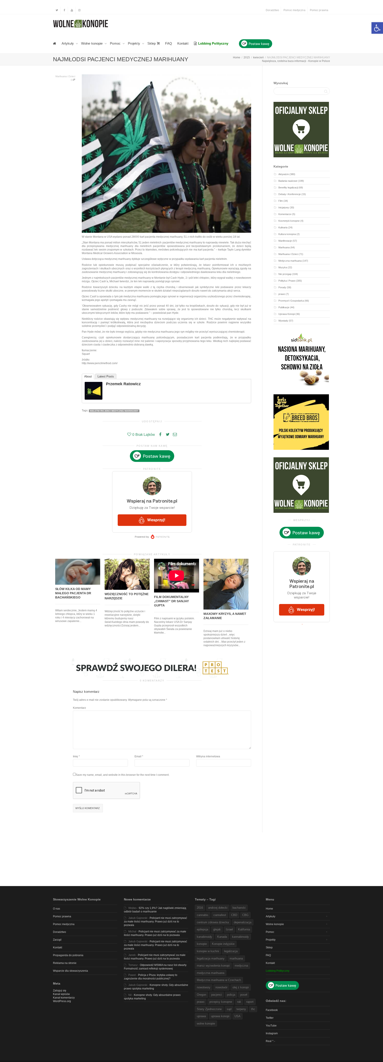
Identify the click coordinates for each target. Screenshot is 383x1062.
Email (138, 756)
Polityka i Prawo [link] (286, 280)
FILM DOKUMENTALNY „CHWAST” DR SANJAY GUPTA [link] (171, 601)
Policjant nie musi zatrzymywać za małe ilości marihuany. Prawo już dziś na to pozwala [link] (155, 921)
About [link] (88, 376)
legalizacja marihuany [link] (211, 958)
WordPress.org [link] (62, 1001)
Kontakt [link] (183, 43)
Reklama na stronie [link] (64, 963)
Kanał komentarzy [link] (64, 997)
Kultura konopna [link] (287, 234)
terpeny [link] (241, 1009)
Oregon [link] (201, 994)
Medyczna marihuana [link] (290, 260)
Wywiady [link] (283, 320)
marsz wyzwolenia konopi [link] (213, 965)
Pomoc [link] (115, 43)
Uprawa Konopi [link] (286, 314)
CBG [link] (245, 915)
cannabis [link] (202, 915)
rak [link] (239, 1001)
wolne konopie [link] (206, 1023)
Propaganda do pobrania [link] (68, 955)
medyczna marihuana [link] (210, 973)
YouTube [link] (271, 1025)
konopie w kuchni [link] (208, 951)
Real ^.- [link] (270, 1041)
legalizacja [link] (231, 951)
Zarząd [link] (57, 939)
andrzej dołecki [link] (217, 907)
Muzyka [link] (282, 267)
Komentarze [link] (284, 214)
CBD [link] (234, 915)
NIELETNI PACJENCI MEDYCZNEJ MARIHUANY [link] (114, 411)
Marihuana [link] (284, 247)
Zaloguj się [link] (59, 990)
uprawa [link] (201, 1016)
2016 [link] (200, 907)
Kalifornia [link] (244, 929)
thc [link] (253, 1009)
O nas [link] (56, 908)
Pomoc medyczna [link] (294, 10)
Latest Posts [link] (106, 376)
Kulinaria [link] (282, 227)
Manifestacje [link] (285, 240)
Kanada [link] (222, 936)
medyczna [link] (241, 965)
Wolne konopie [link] (92, 43)
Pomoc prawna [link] (319, 10)
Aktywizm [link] (283, 174)
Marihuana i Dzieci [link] (65, 76)
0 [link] (72, 80)
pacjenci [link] (216, 994)
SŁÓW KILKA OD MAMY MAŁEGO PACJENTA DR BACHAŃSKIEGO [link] (73, 593)
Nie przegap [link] (284, 274)
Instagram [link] (272, 1033)
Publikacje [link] (283, 307)
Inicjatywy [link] (283, 207)
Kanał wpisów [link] (61, 994)
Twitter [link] (270, 1017)
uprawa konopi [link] (220, 1016)
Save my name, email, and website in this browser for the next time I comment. (122, 774)
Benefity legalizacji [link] (288, 187)
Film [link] (280, 200)
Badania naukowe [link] (287, 181)
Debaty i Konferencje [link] (289, 194)
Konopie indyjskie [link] (223, 944)
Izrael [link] (229, 929)
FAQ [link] (168, 43)
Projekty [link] (134, 43)
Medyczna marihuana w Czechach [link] (219, 980)
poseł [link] (243, 994)
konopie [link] (202, 944)
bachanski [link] (239, 907)
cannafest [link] (219, 915)
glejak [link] (217, 929)
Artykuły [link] (68, 43)
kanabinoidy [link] (204, 936)
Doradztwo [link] (272, 10)
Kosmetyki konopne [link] (289, 220)
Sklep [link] (152, 43)
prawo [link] (281, 294)
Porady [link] (282, 287)
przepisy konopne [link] (220, 1001)
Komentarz (79, 707)
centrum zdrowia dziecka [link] (213, 922)
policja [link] (231, 994)
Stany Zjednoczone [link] (209, 1009)
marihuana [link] (236, 958)
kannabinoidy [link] (240, 936)
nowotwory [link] (203, 987)
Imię (75, 756)
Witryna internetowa (208, 756)
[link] (377, 28)
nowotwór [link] (221, 987)
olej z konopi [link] (241, 987)
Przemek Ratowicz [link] (123, 384)
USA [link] (237, 1016)
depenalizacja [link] (242, 922)
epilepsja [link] (202, 929)
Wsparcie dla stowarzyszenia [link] (70, 970)
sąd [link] (229, 1009)
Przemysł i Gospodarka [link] (291, 300)
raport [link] (250, 1001)
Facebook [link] (272, 1010)
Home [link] (269, 908)
